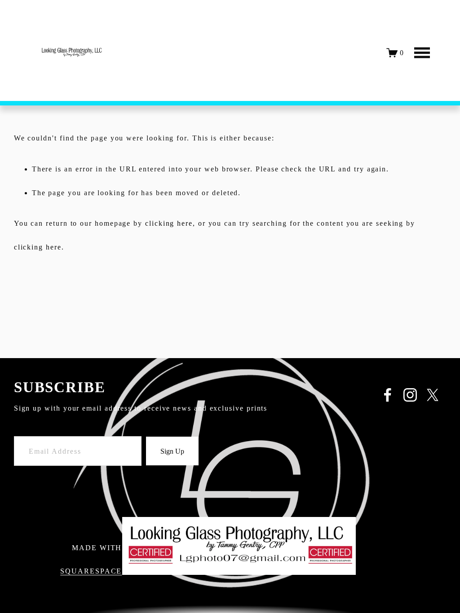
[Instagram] (410, 395)
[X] (432, 395)
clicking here (169, 223)
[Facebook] (387, 395)
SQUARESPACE (91, 571)
